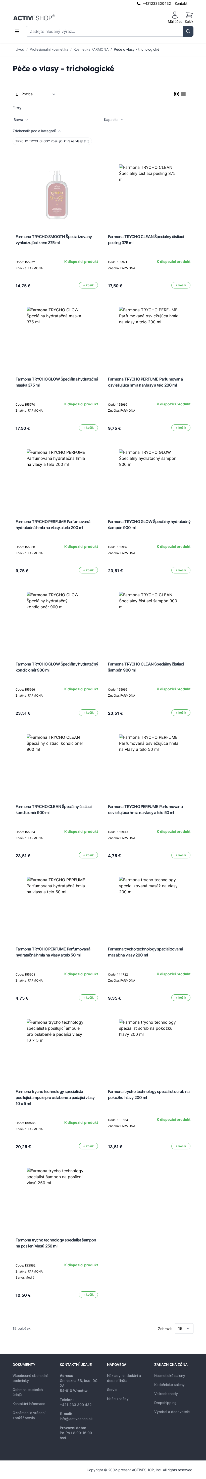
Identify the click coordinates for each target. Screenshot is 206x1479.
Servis (112, 1389)
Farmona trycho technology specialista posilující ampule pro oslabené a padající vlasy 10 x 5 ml (55, 1097)
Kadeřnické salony (169, 1384)
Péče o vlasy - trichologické (136, 49)
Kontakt (181, 3)
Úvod (20, 49)
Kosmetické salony (169, 1375)
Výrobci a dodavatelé (172, 1412)
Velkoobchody (166, 1393)
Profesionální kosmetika (49, 49)
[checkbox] (176, 94)
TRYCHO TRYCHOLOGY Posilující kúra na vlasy (52, 141)
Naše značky (118, 1398)
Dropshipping (165, 1402)
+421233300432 (157, 3)
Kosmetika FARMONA (91, 49)
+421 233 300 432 (76, 1404)
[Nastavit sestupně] (16, 94)
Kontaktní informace (29, 1403)
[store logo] (34, 17)
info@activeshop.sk (76, 1419)
